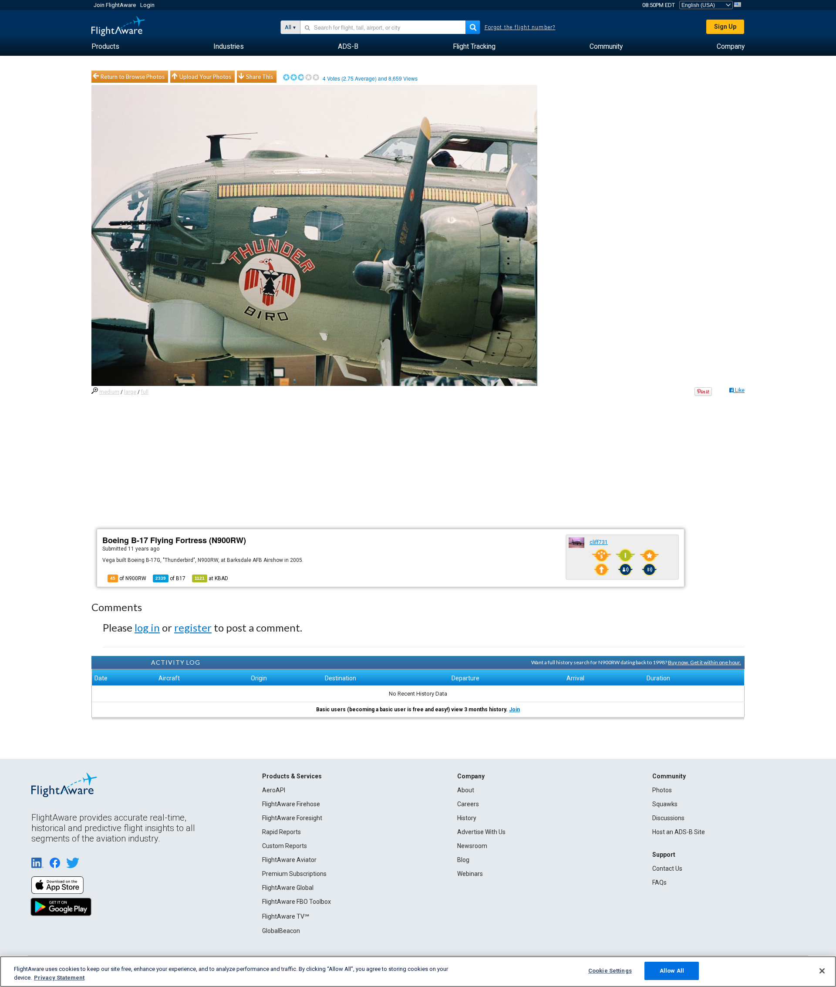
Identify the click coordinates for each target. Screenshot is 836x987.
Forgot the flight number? (520, 27)
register (193, 627)
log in (147, 627)
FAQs (659, 882)
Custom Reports (284, 845)
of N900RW (128, 578)
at (211, 578)
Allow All (672, 970)
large (130, 392)
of (170, 578)
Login (147, 5)
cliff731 (599, 542)
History (466, 818)
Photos (662, 790)
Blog (463, 859)
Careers (468, 804)
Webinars (470, 873)
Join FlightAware (115, 5)
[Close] (822, 970)
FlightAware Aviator (289, 859)
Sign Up (725, 26)
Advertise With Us (481, 831)
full (144, 392)
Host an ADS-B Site (678, 831)
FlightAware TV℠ (285, 916)
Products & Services (292, 776)
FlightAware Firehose (291, 804)
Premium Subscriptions (294, 873)
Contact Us (667, 868)
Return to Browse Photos (133, 76)
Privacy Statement (59, 977)
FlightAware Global (288, 887)
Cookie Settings (610, 970)
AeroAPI (273, 790)
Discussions (668, 818)
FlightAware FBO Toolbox (296, 901)
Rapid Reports (281, 831)
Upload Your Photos (205, 76)
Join (514, 709)
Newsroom (472, 845)
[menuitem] (105, 46)
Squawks (665, 804)
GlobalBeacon (281, 930)
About (465, 790)
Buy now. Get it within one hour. (704, 662)
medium (109, 392)
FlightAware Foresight (292, 818)
